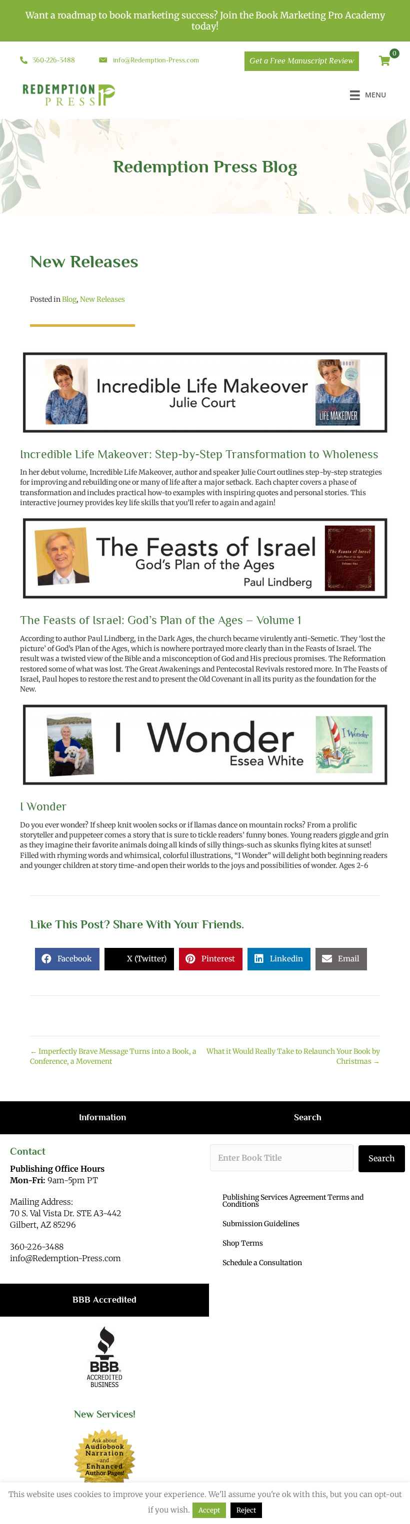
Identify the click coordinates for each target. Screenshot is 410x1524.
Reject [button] (246, 1510)
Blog (69, 299)
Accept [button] (209, 1510)
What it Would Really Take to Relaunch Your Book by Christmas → (293, 1056)
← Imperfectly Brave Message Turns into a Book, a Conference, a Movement (113, 1056)
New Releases (102, 299)
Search (381, 1158)
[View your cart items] (384, 61)
